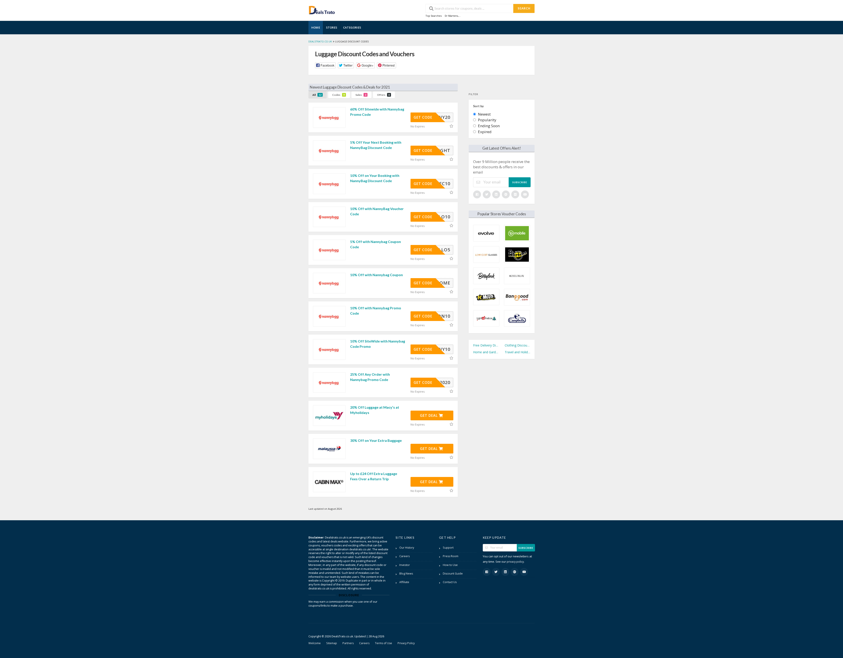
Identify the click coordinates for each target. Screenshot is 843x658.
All (316, 94)
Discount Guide (453, 573)
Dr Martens (451, 15)
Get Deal (429, 415)
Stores (331, 27)
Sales (360, 94)
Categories (352, 27)
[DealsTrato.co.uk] (321, 9)
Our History (406, 547)
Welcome (314, 643)
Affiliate (404, 582)
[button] (325, 65)
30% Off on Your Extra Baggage (376, 440)
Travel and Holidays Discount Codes (517, 352)
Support (448, 547)
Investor (404, 565)
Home (315, 27)
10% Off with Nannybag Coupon (376, 275)
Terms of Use (383, 643)
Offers (383, 94)
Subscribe (519, 182)
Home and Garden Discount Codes (486, 352)
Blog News (406, 573)
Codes (338, 94)
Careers (404, 556)
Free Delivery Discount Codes (486, 345)
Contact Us (450, 582)
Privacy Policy (406, 643)
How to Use (450, 565)
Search (524, 8)
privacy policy (515, 562)
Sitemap (331, 643)
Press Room (450, 556)
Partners (348, 643)
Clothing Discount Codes (517, 345)
